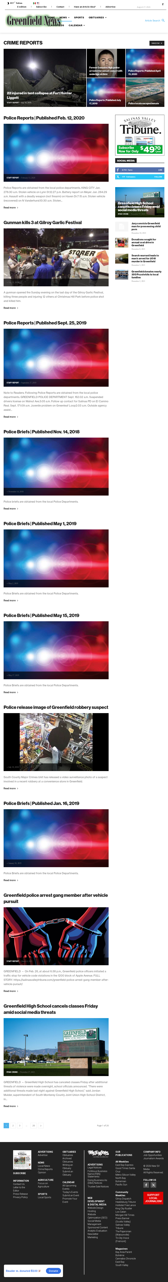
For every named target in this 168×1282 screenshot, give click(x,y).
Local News (44, 1166)
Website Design (95, 1208)
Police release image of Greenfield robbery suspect (56, 707)
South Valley (122, 1265)
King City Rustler (124, 1208)
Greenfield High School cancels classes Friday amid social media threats (139, 206)
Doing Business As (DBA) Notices (97, 1181)
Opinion (42, 1172)
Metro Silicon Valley (126, 1174)
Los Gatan (121, 1211)
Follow (158, 176)
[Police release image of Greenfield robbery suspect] (56, 742)
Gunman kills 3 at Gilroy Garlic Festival (43, 222)
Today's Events (70, 1192)
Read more (10, 207)
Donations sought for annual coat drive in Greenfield (144, 242)
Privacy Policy (20, 1197)
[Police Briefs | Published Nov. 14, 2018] (56, 467)
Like (160, 170)
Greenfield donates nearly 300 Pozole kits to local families (147, 274)
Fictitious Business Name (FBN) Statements (97, 1174)
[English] (39, 3)
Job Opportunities (152, 1155)
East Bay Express (124, 1165)
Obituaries (68, 1155)
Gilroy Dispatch (123, 1198)
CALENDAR (68, 1182)
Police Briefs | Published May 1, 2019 (40, 523)
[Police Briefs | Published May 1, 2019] (56, 558)
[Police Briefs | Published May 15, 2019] (56, 650)
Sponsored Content (98, 1227)
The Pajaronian (123, 1231)
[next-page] (41, 1125)
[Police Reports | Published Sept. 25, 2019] (56, 358)
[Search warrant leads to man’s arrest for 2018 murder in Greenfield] (121, 259)
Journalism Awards (153, 1158)
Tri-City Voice (122, 1238)
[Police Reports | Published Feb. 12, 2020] (56, 153)
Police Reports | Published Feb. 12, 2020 (44, 118)
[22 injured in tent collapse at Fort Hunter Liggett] (45, 84)
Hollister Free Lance (126, 1205)
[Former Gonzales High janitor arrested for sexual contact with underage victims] (106, 63)
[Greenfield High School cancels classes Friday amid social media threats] (56, 1047)
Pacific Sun (121, 1184)
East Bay (120, 1262)
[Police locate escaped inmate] (145, 92)
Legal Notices (95, 1167)
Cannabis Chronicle (126, 1258)
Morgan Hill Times (125, 1215)
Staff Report (13, 102)
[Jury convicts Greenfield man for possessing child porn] (121, 226)
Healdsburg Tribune (126, 1202)
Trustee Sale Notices (98, 1186)
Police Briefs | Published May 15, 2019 (41, 615)
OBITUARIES (69, 1152)
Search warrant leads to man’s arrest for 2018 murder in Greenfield (145, 258)
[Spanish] (35, 3)
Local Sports (44, 1197)
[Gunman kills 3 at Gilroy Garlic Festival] (56, 257)
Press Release (20, 1194)
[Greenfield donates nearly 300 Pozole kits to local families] (121, 275)
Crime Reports (45, 1169)
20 (33, 1125)
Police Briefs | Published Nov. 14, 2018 (42, 431)
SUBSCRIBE (19, 1173)
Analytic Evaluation (97, 1230)
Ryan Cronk (12, 1072)
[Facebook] (163, 5)
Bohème (120, 1255)
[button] (155, 21)
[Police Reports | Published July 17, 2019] (106, 92)
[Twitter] (153, 1185)
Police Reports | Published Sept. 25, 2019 (45, 323)
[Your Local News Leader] (25, 20)
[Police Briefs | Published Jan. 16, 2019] (56, 838)
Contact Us (19, 1184)
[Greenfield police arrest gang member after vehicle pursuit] (56, 936)
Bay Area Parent (124, 1252)
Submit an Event (71, 1195)
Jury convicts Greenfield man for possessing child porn (146, 226)
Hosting (92, 1211)
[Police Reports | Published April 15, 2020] (145, 63)
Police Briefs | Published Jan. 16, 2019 (41, 803)
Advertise (42, 1155)
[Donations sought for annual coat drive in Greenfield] (121, 243)
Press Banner (122, 1218)
